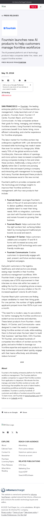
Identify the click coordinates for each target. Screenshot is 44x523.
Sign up (33, 7)
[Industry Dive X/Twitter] (12, 432)
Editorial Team (7, 449)
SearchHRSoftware (26, 475)
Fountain (24, 106)
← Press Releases (10, 15)
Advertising (23, 445)
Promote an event (25, 455)
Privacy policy (6, 512)
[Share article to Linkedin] (2, 80)
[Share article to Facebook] (8, 80)
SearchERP (23, 472)
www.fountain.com (32, 396)
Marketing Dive (24, 468)
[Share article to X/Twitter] (13, 80)
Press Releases (7, 465)
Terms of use (18, 512)
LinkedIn (14, 398)
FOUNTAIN (22, 62)
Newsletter (6, 455)
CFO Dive (22, 465)
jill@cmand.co (6, 95)
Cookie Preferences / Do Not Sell (13, 515)
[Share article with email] (25, 80)
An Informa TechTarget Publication (22, 2)
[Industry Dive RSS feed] (17, 432)
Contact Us (6, 452)
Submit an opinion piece (28, 452)
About (4, 445)
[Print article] (19, 80)
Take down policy (30, 512)
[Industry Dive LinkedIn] (3, 432)
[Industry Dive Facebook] (8, 432)
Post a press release (26, 449)
